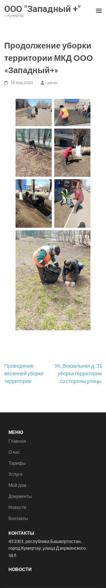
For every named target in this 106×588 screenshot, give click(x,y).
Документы (20, 496)
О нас (14, 452)
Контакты (18, 518)
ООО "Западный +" (42, 8)
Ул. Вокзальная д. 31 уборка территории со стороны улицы (78, 373)
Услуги (15, 474)
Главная (17, 441)
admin (52, 82)
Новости (17, 507)
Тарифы (17, 463)
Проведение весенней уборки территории (24, 373)
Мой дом (17, 485)
